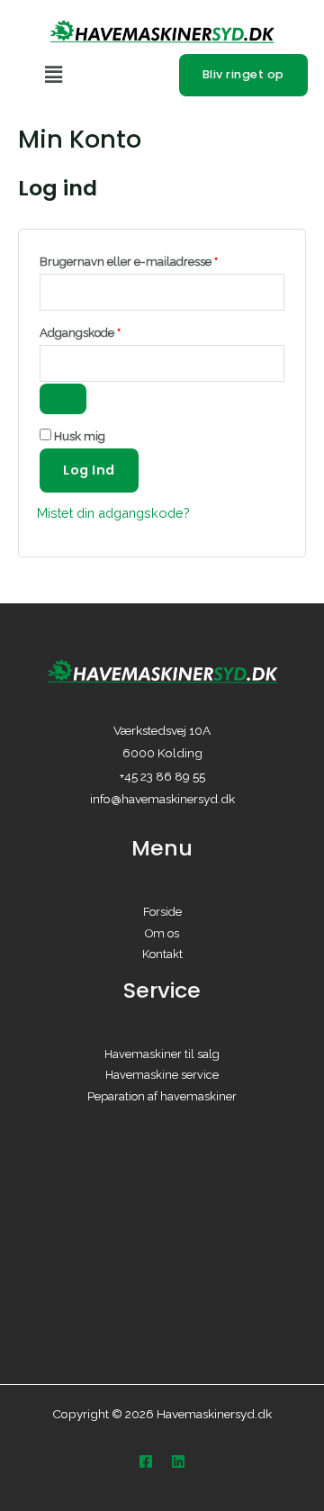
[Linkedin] (178, 1461)
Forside (162, 911)
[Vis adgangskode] (63, 399)
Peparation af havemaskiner (162, 1096)
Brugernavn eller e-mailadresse (154, 259)
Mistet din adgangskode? (113, 512)
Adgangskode (105, 330)
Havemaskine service (162, 1074)
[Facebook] (146, 1461)
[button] (103, 75)
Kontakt (162, 954)
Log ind (89, 470)
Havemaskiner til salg (162, 1054)
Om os (162, 933)
